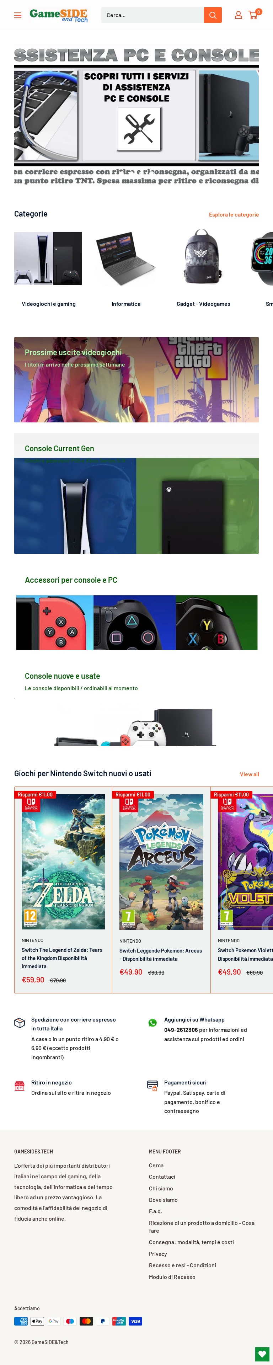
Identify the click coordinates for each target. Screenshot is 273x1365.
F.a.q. (155, 1210)
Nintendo (32, 940)
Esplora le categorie (234, 214)
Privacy (158, 1253)
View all (250, 774)
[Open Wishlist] (262, 1354)
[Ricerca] (213, 15)
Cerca (156, 1165)
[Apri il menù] (17, 15)
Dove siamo (163, 1199)
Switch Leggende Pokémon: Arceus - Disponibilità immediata (160, 954)
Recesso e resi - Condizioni (182, 1265)
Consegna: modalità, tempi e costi (191, 1241)
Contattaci (162, 1176)
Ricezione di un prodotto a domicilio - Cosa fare (202, 1226)
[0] (252, 15)
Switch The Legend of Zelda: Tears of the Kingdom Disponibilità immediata (62, 958)
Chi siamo (161, 1188)
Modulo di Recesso (172, 1276)
